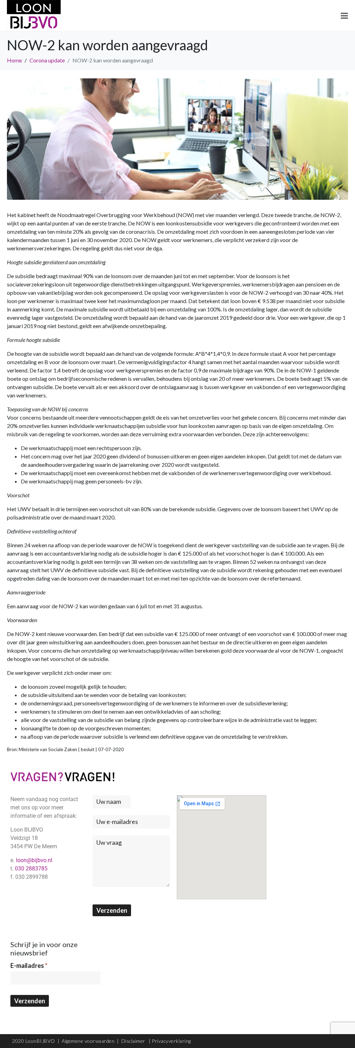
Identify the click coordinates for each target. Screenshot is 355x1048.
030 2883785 (31, 868)
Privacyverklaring (171, 1041)
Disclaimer (134, 1041)
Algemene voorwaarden (88, 1041)
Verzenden (111, 910)
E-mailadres (28, 965)
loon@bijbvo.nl (34, 860)
